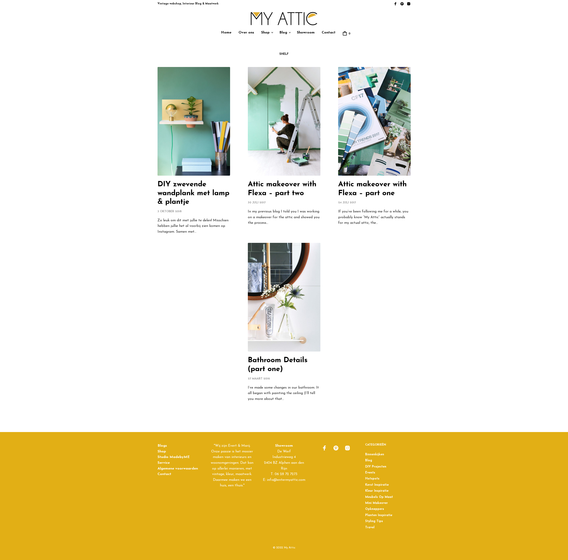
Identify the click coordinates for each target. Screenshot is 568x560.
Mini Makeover (376, 503)
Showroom (306, 32)
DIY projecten (375, 466)
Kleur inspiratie (377, 491)
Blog (283, 32)
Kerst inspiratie (377, 485)
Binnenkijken (374, 454)
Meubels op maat (379, 497)
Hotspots (372, 478)
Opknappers (374, 509)
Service (164, 463)
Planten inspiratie (378, 515)
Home (226, 32)
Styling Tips (374, 521)
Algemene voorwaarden (178, 468)
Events (370, 472)
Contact (328, 32)
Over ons (246, 32)
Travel (370, 527)
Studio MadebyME (174, 457)
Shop (265, 32)
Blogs (162, 446)
